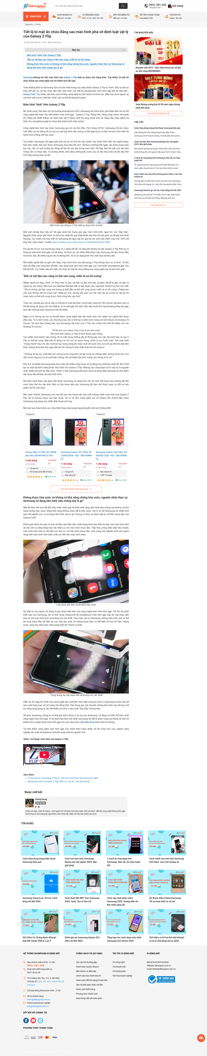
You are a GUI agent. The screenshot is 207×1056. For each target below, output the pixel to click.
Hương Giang (41, 799)
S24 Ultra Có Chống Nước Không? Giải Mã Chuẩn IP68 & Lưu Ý (39, 939)
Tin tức (38, 24)
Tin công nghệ (119, 962)
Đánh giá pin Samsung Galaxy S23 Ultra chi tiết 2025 (82, 939)
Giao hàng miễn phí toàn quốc (89, 998)
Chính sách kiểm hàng (85, 989)
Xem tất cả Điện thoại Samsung (74, 489)
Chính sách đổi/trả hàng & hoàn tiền (91, 980)
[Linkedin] (39, 807)
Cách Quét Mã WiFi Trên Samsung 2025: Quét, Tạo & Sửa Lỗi (82, 900)
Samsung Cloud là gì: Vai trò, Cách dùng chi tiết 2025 (157, 190)
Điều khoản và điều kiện (86, 971)
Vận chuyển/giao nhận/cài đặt (89, 985)
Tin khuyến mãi (119, 967)
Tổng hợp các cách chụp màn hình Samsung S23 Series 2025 (124, 939)
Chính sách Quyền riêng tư (87, 967)
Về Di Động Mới (119, 971)
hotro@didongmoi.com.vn (38, 999)
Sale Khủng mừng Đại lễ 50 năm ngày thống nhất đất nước (158, 106)
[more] (201, 1038)
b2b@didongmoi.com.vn (38, 1006)
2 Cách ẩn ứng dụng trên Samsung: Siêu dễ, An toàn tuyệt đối (157, 159)
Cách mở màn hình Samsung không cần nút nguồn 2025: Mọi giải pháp (156, 143)
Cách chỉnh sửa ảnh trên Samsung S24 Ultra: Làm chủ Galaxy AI (158, 175)
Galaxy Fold (29, 94)
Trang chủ (29, 24)
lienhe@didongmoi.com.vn (164, 969)
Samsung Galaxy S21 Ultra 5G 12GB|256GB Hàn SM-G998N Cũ (76, 455)
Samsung (28, 77)
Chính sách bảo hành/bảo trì (88, 976)
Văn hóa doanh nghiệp (122, 976)
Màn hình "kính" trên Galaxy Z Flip (44, 55)
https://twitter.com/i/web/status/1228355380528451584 (80, 242)
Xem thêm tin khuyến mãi (158, 113)
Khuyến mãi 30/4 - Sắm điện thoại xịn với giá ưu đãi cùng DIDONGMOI (158, 69)
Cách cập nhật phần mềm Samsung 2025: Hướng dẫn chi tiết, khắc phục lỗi (122, 901)
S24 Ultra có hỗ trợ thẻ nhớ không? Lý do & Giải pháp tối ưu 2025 (166, 939)
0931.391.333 (156, 4)
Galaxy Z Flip (70, 77)
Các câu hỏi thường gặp (86, 962)
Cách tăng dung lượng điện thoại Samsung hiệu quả (157, 128)
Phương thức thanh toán (87, 994)
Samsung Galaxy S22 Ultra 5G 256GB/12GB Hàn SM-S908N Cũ (111, 455)
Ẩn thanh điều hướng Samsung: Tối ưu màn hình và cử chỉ (165, 900)
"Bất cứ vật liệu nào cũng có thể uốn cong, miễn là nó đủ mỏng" (58, 59)
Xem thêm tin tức (158, 205)
